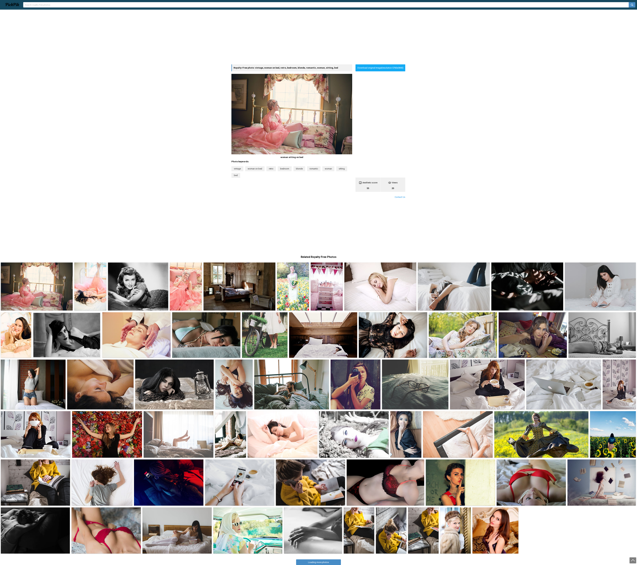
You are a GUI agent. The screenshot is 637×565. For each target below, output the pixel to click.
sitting (342, 168)
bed (236, 175)
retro (271, 168)
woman (328, 168)
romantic (314, 168)
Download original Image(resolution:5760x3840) (380, 68)
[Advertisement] (318, 37)
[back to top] (633, 560)
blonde (299, 168)
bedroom (284, 168)
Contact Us (400, 197)
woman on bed (255, 168)
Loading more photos (318, 562)
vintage (237, 168)
